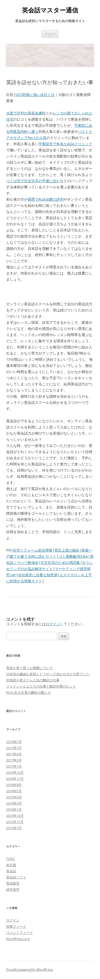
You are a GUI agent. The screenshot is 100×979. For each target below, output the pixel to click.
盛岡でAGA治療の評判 (46, 199)
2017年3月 (14, 760)
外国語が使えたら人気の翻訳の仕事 (32, 680)
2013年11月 (15, 821)
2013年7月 (14, 828)
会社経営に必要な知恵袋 (37, 574)
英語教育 (12, 883)
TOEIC (10, 858)
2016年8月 (14, 784)
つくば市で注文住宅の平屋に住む (33, 180)
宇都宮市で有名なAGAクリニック (65, 143)
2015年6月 (14, 797)
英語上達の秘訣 (66, 550)
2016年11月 (15, 778)
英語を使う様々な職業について (29, 667)
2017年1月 (14, 766)
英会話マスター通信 (50, 10)
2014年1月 (14, 809)
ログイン (53, 623)
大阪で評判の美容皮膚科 (26, 113)
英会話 (11, 871)
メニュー (50, 34)
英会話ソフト (16, 877)
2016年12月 (15, 772)
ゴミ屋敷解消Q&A (73, 556)
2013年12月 (15, 815)
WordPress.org (17, 938)
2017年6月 (14, 754)
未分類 (11, 865)
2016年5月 (14, 791)
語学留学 (12, 889)
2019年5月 (14, 741)
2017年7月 (14, 748)
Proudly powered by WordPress (29, 969)
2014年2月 (14, 803)
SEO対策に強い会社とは (35, 94)
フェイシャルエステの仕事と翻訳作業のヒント (41, 686)
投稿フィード (16, 926)
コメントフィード (19, 932)
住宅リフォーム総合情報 (32, 550)
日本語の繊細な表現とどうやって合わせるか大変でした (47, 674)
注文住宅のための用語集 (60, 562)
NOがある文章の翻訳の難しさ (28, 692)
